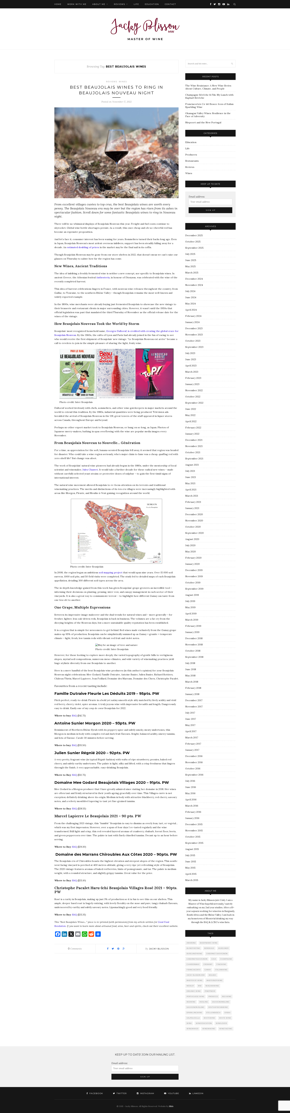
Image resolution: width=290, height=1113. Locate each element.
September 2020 (194, 532)
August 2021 (192, 464)
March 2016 (191, 805)
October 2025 (193, 241)
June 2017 (190, 718)
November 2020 (194, 520)
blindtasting (193, 948)
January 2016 (192, 818)
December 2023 (194, 328)
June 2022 (190, 408)
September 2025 (194, 247)
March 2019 (191, 619)
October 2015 (192, 836)
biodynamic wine (209, 943)
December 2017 (193, 700)
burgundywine (194, 954)
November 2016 (194, 762)
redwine (191, 1002)
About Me (98, 4)
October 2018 (192, 650)
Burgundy (223, 948)
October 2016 (192, 768)
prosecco (213, 996)
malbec (212, 975)
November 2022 (194, 390)
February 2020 (193, 557)
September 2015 (194, 842)
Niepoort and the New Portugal (203, 122)
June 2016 (190, 787)
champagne (226, 959)
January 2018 (192, 694)
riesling (204, 1002)
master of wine (195, 980)
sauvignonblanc (220, 1002)
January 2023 (192, 384)
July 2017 (190, 712)
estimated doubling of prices (83, 247)
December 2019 (194, 570)
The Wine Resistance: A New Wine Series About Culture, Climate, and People (208, 87)
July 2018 (190, 663)
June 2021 (190, 477)
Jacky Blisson (159, 948)
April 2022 (191, 421)
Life (136, 4)
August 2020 (192, 539)
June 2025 (190, 260)
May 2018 (190, 675)
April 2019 (191, 613)
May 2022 (190, 415)
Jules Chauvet (90, 469)
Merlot (190, 986)
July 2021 (190, 470)
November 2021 (194, 446)
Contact (170, 4)
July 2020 (190, 545)
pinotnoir (210, 991)
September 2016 (194, 774)
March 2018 (191, 681)
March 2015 (191, 880)
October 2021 (192, 452)
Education (152, 4)
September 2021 (194, 458)
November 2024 (194, 285)
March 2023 (191, 371)
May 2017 (190, 725)
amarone (191, 943)
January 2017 (192, 749)
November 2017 (194, 706)
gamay (208, 970)
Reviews (119, 4)
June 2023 (190, 359)
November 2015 (194, 830)
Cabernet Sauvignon (217, 954)
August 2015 (192, 849)
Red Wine (226, 996)
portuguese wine (195, 996)
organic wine (194, 991)
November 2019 (194, 576)
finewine (221, 964)
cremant (208, 964)
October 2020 (193, 526)
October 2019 (192, 582)
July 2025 (190, 254)
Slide (171, 1106)
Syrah (227, 1012)
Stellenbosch (213, 1012)
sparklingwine (194, 1012)
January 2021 (192, 508)
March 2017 (191, 737)
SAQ (74, 715)
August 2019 (192, 594)
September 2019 (194, 588)
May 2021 (190, 483)
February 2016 (193, 811)
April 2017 (190, 731)
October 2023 (192, 340)
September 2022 (194, 402)
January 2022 (192, 433)
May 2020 (190, 551)
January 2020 (192, 563)
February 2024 (193, 315)
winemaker (192, 1029)
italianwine (221, 970)
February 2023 (193, 377)
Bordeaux (209, 948)
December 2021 (193, 439)
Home (57, 4)
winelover (221, 1023)
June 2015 (190, 861)
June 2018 (190, 669)
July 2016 (190, 780)
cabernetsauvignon (197, 959)
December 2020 (194, 514)
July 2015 (190, 855)
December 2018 (194, 638)
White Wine (225, 1018)
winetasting (225, 1029)
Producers (191, 154)
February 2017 (193, 743)
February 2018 (193, 687)
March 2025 (191, 272)
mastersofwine (215, 980)
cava (213, 959)
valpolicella (193, 1018)
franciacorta (194, 970)
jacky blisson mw (196, 975)
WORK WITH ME (76, 4)
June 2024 (190, 297)
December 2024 (194, 278)
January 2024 (192, 322)
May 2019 (190, 607)
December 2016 (194, 756)
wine (189, 1023)
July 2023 (190, 353)
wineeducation (204, 1023)
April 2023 (191, 365)
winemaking (208, 1029)
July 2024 (190, 291)
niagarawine (212, 986)
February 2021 (193, 501)
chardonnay (193, 964)
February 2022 (193, 427)
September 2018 (194, 656)
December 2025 (194, 235)
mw (200, 986)
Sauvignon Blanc (195, 1007)
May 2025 (190, 266)
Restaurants (192, 160)
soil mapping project (110, 572)
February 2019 (193, 625)
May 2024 (190, 303)
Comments (75, 948)
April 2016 (191, 799)
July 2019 (190, 601)
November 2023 (194, 334)
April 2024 (191, 309)
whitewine (209, 1018)
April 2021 (190, 489)
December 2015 (194, 824)
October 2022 (192, 396)
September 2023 (194, 346)
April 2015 (191, 873)
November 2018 (194, 644)
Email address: (197, 196)
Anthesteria (103, 277)
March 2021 (191, 495)
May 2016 (190, 793)
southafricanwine (218, 1007)
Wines (123, 81)
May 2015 (190, 867)
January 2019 (192, 632)
